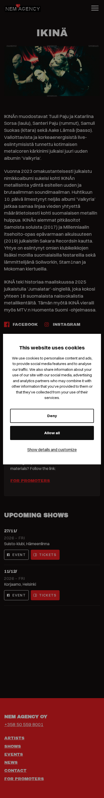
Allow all (52, 432)
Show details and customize (52, 449)
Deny (52, 415)
